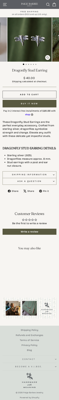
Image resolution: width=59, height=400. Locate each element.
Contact (28, 359)
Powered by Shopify (29, 397)
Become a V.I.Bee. (29, 366)
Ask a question (29, 181)
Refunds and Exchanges (29, 335)
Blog (29, 350)
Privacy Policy (29, 345)
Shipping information (29, 174)
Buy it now (29, 103)
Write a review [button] (29, 231)
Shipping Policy (29, 330)
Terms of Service (29, 340)
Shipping (16, 81)
